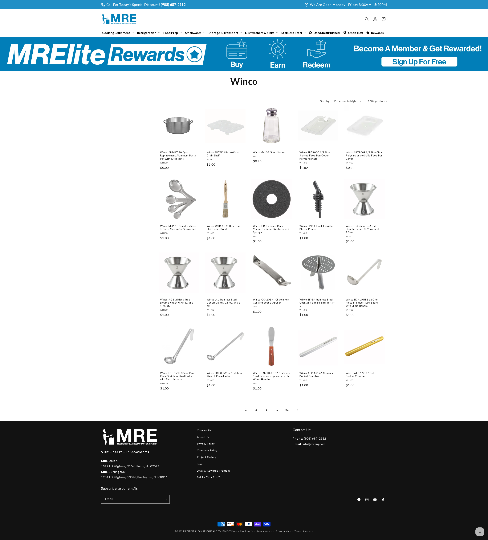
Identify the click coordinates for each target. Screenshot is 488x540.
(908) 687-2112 (173, 4)
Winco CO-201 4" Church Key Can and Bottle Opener (271, 301)
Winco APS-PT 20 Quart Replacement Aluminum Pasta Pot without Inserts (178, 155)
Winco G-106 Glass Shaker (269, 152)
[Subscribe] (165, 499)
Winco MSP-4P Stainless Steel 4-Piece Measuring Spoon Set (178, 227)
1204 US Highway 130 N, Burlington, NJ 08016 (134, 477)
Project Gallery (206, 457)
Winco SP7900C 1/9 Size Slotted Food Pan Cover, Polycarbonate (314, 155)
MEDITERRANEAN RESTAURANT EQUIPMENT (207, 531)
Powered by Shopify (242, 531)
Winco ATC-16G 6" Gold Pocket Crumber (361, 375)
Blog (200, 463)
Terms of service (304, 531)
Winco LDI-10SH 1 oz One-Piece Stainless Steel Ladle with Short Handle (362, 303)
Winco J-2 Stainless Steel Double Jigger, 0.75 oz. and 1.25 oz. (176, 303)
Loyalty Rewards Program (213, 470)
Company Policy (207, 450)
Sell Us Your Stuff (208, 477)
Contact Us (204, 430)
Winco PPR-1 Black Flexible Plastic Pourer (316, 227)
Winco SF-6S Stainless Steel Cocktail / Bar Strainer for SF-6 (317, 303)
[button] (367, 19)
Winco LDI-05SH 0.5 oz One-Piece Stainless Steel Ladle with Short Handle (177, 376)
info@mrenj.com (314, 444)
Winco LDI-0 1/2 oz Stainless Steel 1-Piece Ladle (224, 375)
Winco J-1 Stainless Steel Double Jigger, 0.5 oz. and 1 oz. (224, 303)
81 (287, 409)
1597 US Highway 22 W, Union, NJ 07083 (130, 466)
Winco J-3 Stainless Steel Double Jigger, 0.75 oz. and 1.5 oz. (362, 229)
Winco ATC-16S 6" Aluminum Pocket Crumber (317, 375)
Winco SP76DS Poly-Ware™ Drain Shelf (223, 154)
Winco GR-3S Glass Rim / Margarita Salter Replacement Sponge (271, 229)
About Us (203, 437)
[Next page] (297, 409)
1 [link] (246, 409)
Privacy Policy (206, 443)
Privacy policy (283, 531)
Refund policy (264, 531)
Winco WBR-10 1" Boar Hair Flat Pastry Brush (224, 227)
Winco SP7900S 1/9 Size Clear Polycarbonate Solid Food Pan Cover (364, 155)
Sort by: (325, 101)
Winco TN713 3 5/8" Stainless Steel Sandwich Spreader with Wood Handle (271, 376)
